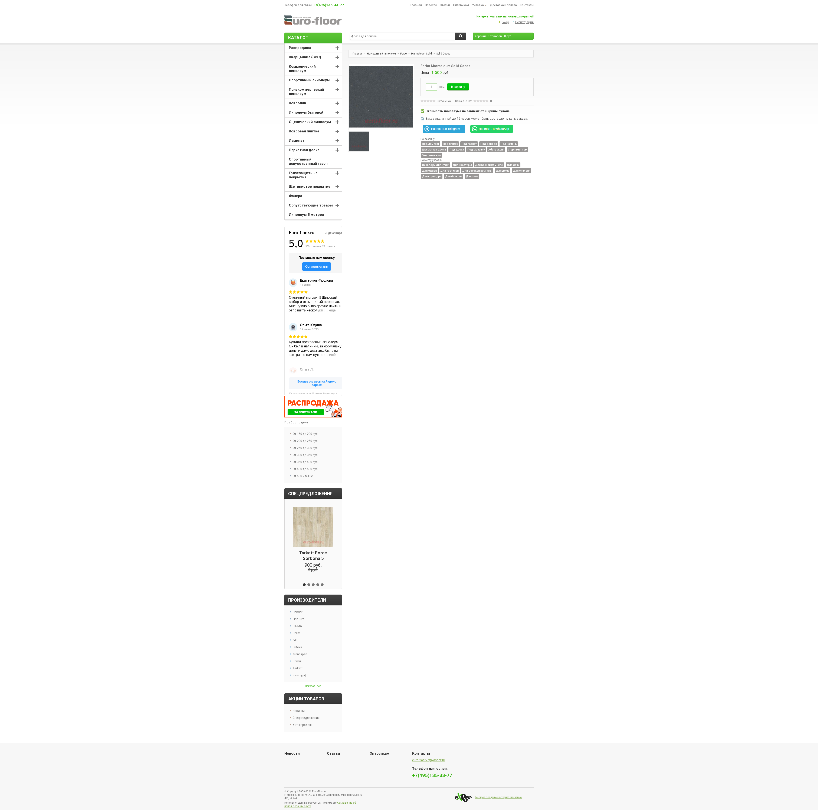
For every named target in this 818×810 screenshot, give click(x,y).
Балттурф (300, 675)
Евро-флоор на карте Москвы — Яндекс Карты (313, 393)
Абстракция (496, 149)
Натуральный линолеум (381, 53)
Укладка (478, 5)
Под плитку (450, 143)
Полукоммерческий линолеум (306, 91)
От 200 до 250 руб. (305, 441)
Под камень (509, 143)
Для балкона (453, 176)
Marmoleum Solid (421, 53)
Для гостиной (449, 170)
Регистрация (524, 22)
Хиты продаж (302, 725)
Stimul (297, 661)
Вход (505, 22)
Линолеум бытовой (306, 112)
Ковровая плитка (304, 131)
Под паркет (469, 143)
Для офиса (429, 170)
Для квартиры (462, 164)
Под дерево (488, 143)
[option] (358, 141)
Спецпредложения (306, 718)
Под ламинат (430, 143)
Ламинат (296, 140)
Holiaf (297, 633)
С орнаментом (517, 149)
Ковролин (297, 103)
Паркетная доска (304, 150)
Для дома (502, 170)
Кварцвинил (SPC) (305, 57)
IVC (295, 640)
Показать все (313, 686)
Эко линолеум (431, 155)
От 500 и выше (303, 476)
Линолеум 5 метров (306, 214)
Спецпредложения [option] (310, 493)
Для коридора (431, 176)
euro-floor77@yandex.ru (428, 760)
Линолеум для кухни (435, 164)
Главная (416, 5)
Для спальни (521, 170)
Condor (297, 612)
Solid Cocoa (443, 53)
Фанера (295, 196)
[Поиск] (460, 36)
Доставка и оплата (503, 5)
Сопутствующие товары (311, 205)
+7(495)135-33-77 (328, 5)
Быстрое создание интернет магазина (498, 797)
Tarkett (297, 668)
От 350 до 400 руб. (305, 462)
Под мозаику (476, 149)
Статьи (445, 5)
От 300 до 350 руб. (305, 455)
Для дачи (513, 164)
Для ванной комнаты (489, 164)
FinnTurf (298, 619)
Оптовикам (461, 5)
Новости (431, 5)
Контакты (527, 5)
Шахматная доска (434, 149)
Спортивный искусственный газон (308, 161)
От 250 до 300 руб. (305, 448)
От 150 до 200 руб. (305, 434)
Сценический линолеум (310, 122)
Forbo (403, 53)
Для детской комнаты (477, 170)
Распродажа (300, 48)
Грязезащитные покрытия (303, 175)
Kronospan (300, 654)
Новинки (299, 711)
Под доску (456, 149)
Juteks (297, 647)
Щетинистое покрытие (309, 186)
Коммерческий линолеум (302, 68)
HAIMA (297, 626)
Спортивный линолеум (309, 80)
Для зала (472, 176)
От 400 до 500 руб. (305, 469)
